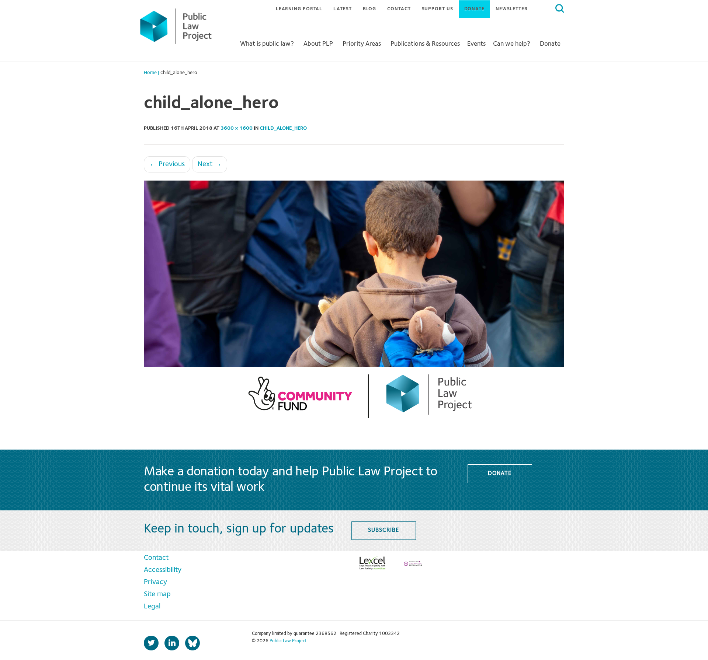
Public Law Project (288, 641)
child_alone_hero (283, 128)
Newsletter (512, 9)
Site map (157, 594)
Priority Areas (362, 44)
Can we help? (511, 44)
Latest (342, 9)
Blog (369, 9)
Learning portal (299, 9)
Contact (398, 9)
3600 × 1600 (237, 128)
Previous (167, 164)
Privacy (155, 582)
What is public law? (267, 44)
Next (210, 164)
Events (476, 44)
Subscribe (383, 530)
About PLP (318, 44)
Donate (474, 9)
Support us (437, 9)
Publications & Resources (425, 44)
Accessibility (162, 570)
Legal (152, 606)
